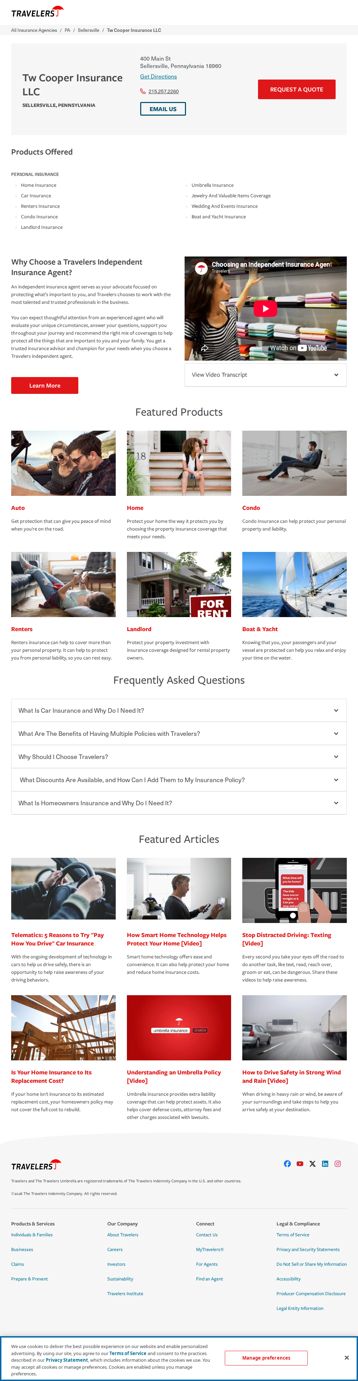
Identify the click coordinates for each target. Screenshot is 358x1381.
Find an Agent (209, 1279)
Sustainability (120, 1279)
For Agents (207, 1264)
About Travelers (122, 1235)
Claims (17, 1264)
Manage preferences (266, 1358)
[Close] (347, 1358)
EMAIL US (163, 109)
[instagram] (340, 1163)
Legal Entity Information (300, 1308)
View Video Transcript (219, 374)
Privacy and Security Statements (308, 1249)
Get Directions (158, 76)
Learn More (44, 385)
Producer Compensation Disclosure (311, 1294)
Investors (116, 1264)
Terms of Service (293, 1235)
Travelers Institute (125, 1294)
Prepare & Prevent (29, 1279)
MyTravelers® (210, 1249)
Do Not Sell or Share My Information (312, 1264)
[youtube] (302, 1163)
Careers (115, 1249)
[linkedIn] (328, 1163)
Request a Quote (296, 89)
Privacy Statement (67, 1360)
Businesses (22, 1249)
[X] (315, 1163)
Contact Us (207, 1235)
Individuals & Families (32, 1235)
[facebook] (290, 1163)
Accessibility (289, 1279)
